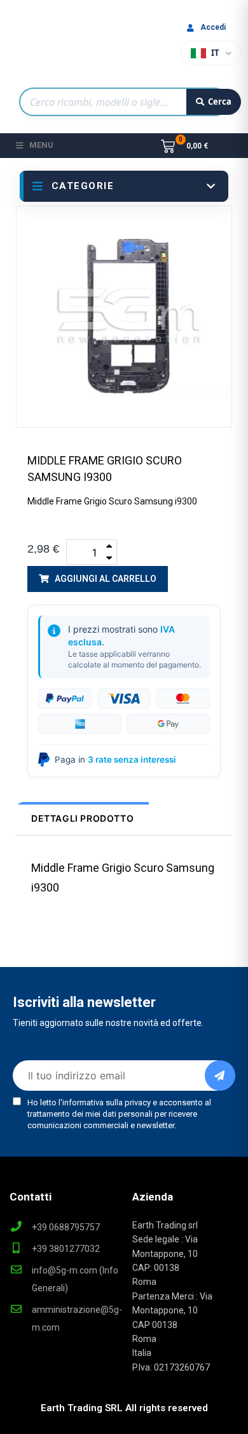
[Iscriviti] (220, 1075)
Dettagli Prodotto (82, 818)
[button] (97, 579)
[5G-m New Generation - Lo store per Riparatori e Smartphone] (64, 47)
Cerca (219, 101)
